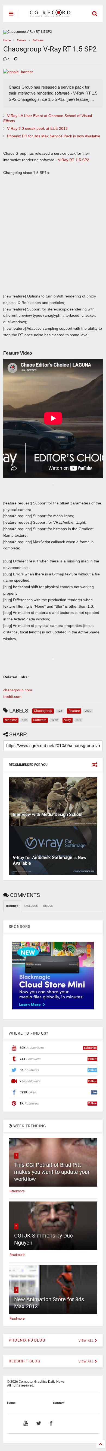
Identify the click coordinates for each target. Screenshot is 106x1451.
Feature (21, 40)
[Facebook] (50, 1423)
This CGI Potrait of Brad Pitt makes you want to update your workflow (52, 1172)
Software (38, 40)
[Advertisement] (50, 237)
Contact (58, 1403)
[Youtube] (25, 1423)
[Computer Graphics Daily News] (49, 14)
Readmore (17, 1191)
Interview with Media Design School (47, 814)
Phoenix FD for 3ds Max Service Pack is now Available (53, 136)
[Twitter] (38, 1423)
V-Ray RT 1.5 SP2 (73, 160)
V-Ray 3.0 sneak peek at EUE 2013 (37, 128)
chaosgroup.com (17, 690)
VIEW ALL (87, 1340)
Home (7, 40)
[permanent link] (15, 59)
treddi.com (12, 696)
